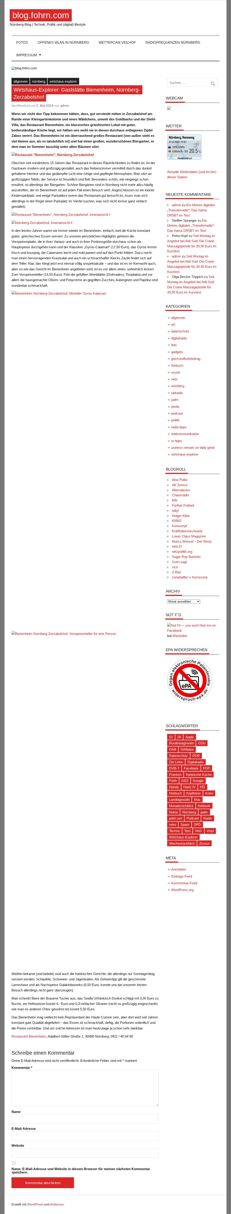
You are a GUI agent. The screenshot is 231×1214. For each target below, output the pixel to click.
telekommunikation (185, 434)
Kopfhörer (193, 793)
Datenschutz (178, 756)
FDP (206, 768)
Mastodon (180, 636)
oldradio (177, 393)
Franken (175, 774)
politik (175, 420)
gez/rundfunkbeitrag (185, 359)
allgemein (21, 81)
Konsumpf (179, 526)
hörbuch (177, 365)
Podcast (193, 818)
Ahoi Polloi (179, 480)
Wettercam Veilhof (117, 42)
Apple (189, 737)
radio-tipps (179, 427)
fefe (174, 500)
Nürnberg (189, 812)
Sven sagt (179, 562)
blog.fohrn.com (40, 15)
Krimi (209, 793)
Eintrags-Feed (181, 876)
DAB (172, 749)
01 (171, 737)
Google (198, 781)
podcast (177, 413)
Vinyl (210, 831)
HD (202, 787)
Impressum (26, 55)
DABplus (187, 749)
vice (175, 567)
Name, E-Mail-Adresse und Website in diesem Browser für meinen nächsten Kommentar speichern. (81, 1170)
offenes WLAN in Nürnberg (63, 42)
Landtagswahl (179, 799)
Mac (197, 799)
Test (187, 831)
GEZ (184, 781)
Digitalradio (195, 762)
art (173, 324)
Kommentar (22, 1067)
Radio (207, 818)
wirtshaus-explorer (63, 81)
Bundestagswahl (181, 743)
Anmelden (178, 869)
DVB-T (174, 768)
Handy (174, 787)
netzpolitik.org (182, 551)
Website (18, 1145)
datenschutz (180, 331)
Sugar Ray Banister (186, 557)
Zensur (204, 843)
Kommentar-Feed (184, 883)
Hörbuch (175, 793)
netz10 (177, 546)
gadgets (177, 352)
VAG (198, 831)
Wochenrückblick (182, 843)
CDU (202, 743)
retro (172, 824)
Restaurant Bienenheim (29, 1036)
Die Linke (176, 762)
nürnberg (38, 81)
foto (174, 345)
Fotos (22, 42)
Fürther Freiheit (183, 505)
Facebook (191, 768)
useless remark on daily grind (193, 447)
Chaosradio (180, 495)
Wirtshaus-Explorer (183, 837)
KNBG (177, 521)
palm (174, 400)
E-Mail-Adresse (24, 1128)
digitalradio (179, 338)
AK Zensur (180, 485)
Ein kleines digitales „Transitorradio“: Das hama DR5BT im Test (191, 210)
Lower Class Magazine (189, 536)
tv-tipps (176, 441)
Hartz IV (189, 787)
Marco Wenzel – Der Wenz (192, 541)
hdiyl (175, 510)
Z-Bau (176, 572)
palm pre (175, 818)
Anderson (57, 1204)
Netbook (204, 806)
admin (64, 105)
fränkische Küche (199, 774)
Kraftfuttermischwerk (187, 531)
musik (175, 372)
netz (174, 379)
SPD (197, 824)
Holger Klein (181, 516)
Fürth (173, 781)
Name (16, 1111)
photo (175, 406)
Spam (184, 824)
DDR (196, 756)
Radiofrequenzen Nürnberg (173, 42)
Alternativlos (181, 490)
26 (179, 737)
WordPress (35, 1204)
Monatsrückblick (181, 806)
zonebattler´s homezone (190, 577)
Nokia (173, 812)
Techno (174, 831)
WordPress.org (182, 890)
